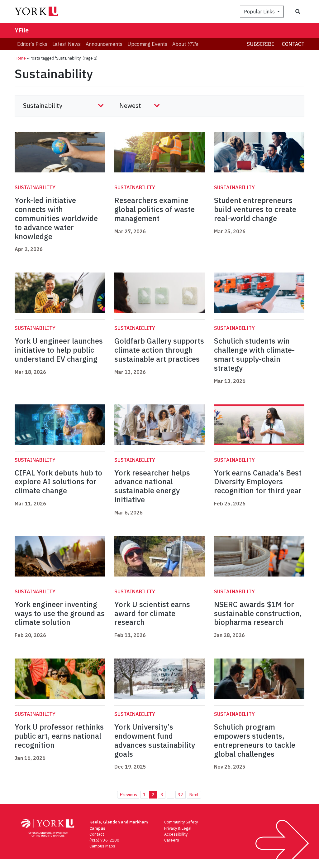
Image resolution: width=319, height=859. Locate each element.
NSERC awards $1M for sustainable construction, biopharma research (258, 613)
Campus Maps (102, 846)
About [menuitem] (185, 44)
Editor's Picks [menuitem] (32, 44)
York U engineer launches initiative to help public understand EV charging (59, 350)
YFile (22, 30)
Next (194, 795)
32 (180, 795)
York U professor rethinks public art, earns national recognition (59, 736)
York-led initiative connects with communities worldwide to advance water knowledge (56, 218)
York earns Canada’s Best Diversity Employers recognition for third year (258, 482)
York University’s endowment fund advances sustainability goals (154, 740)
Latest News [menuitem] (66, 44)
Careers (171, 840)
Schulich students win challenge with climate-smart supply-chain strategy (254, 354)
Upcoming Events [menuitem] (147, 44)
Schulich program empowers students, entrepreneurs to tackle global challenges (254, 740)
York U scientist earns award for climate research (152, 613)
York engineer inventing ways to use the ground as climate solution (60, 613)
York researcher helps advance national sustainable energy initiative (152, 486)
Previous (128, 795)
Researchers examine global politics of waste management (154, 209)
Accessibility (176, 834)
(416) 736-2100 (104, 840)
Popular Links (260, 11)
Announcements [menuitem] (104, 44)
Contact (293, 44)
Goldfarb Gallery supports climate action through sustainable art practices (159, 350)
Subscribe (260, 44)
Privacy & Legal (177, 828)
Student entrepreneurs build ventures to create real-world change (255, 209)
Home (20, 58)
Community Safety (181, 822)
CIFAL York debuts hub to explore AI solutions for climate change (58, 482)
